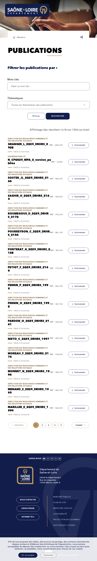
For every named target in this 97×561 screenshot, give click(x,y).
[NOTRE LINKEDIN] (59, 458)
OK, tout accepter (27, 555)
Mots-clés (13, 79)
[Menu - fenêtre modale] (87, 10)
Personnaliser (48, 555)
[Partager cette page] (81, 37)
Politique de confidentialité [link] (68, 555)
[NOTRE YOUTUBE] (44, 458)
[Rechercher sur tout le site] (78, 10)
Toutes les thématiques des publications (32, 105)
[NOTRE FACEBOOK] (48, 458)
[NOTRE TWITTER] (55, 458)
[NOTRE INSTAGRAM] (52, 458)
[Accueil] (14, 37)
